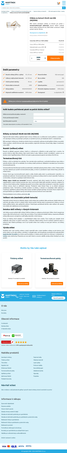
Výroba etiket (5, 326)
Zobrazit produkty (23, 283)
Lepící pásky (37, 362)
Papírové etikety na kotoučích (40, 11)
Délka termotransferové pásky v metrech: (14, 114)
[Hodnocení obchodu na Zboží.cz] (7, 343)
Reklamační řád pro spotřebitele (10, 419)
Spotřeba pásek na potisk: (10, 121)
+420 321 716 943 (24, 296)
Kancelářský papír (38, 368)
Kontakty (3, 313)
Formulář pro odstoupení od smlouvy (11, 428)
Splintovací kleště (6, 376)
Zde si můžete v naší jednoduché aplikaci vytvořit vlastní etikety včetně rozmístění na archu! (26, 389)
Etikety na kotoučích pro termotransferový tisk (21, 11)
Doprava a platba (5, 406)
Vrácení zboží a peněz (7, 409)
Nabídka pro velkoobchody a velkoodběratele (13, 433)
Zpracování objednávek (7, 403)
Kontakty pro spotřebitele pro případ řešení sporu (14, 430)
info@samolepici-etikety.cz (41, 296)
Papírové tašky (38, 357)
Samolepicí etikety (5, 11)
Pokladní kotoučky (6, 379)
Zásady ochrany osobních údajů (9, 411)
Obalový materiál (38, 360)
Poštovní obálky (38, 365)
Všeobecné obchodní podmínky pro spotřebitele (14, 414)
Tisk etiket (4, 362)
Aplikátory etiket (6, 373)
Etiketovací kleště (6, 368)
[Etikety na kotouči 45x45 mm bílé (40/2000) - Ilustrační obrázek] (13, 25)
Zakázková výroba (38, 370)
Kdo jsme (3, 310)
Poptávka (36, 376)
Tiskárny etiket (5, 360)
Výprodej (36, 373)
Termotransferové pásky (7, 370)
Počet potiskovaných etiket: (10, 117)
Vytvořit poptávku (58, 298)
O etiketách (4, 323)
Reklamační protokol (7, 425)
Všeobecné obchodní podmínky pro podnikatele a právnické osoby (19, 417)
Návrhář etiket (8, 385)
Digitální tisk (4, 365)
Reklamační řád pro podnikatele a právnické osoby (15, 422)
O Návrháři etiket (6, 328)
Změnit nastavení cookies (8, 437)
